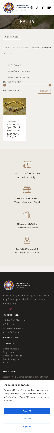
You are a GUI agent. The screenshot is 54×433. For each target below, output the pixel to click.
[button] (49, 7)
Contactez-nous (10, 338)
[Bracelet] (14, 106)
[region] (27, 406)
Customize (27, 419)
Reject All (27, 426)
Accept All (27, 411)
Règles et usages (11, 352)
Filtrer (44, 91)
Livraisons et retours (12, 356)
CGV (5, 363)
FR (26, 8)
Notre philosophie (11, 349)
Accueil (6, 48)
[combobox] (12, 37)
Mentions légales (11, 359)
